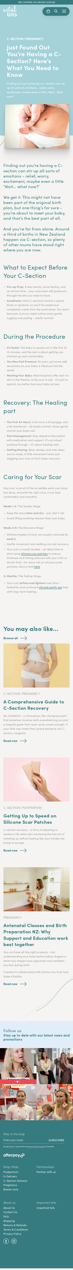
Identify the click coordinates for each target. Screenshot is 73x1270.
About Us (9, 1208)
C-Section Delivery (15, 1180)
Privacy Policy (12, 1233)
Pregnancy (10, 1185)
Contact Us (10, 1212)
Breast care (10, 1189)
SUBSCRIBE (56, 1140)
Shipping (9, 1221)
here (37, 566)
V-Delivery (10, 1176)
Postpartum (10, 1172)
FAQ (6, 1216)
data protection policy (36, 1146)
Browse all (10, 638)
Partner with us (46, 1172)
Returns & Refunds (15, 1225)
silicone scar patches (34, 553)
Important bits (45, 1208)
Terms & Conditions (15, 1229)
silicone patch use (50, 587)
